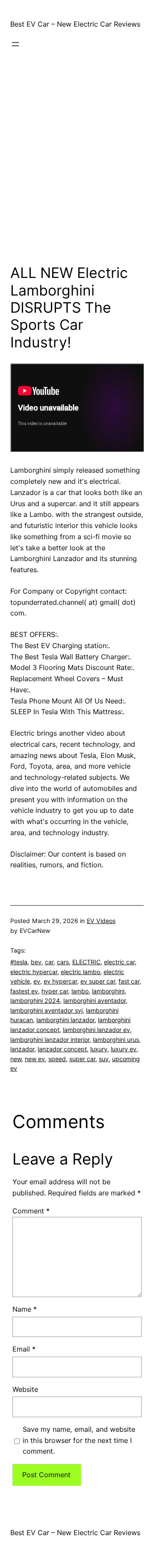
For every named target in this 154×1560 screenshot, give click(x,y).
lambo (80, 991)
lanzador (22, 1049)
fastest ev (24, 991)
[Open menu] (15, 44)
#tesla (18, 962)
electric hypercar (33, 971)
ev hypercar (60, 981)
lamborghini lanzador (65, 1019)
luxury (98, 1049)
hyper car (54, 991)
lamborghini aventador (94, 1000)
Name (24, 1309)
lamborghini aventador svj (46, 1010)
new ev (35, 1058)
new (15, 1058)
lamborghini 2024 (35, 1000)
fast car (128, 981)
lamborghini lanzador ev (96, 1029)
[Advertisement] (77, 170)
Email (24, 1349)
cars (63, 962)
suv (104, 1058)
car (49, 962)
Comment (31, 1211)
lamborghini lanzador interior (49, 1039)
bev (36, 962)
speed (57, 1058)
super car (82, 1058)
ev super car (97, 981)
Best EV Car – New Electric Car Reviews (75, 24)
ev (36, 981)
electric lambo (80, 971)
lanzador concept (62, 1049)
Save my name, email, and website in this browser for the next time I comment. (79, 1440)
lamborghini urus (116, 1039)
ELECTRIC (86, 962)
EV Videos (101, 920)
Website (25, 1389)
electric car (119, 962)
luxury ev (123, 1049)
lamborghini (108, 991)
